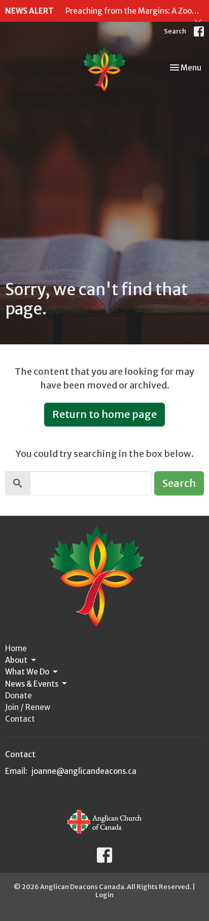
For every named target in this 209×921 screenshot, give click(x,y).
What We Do (27, 672)
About (16, 660)
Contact (20, 719)
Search (175, 31)
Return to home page (104, 414)
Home (16, 648)
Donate (18, 695)
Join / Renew (27, 707)
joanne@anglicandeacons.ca (83, 771)
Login (104, 895)
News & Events (31, 684)
